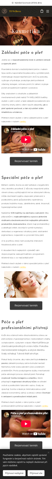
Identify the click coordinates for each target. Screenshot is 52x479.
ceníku (23, 121)
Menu (48, 11)
